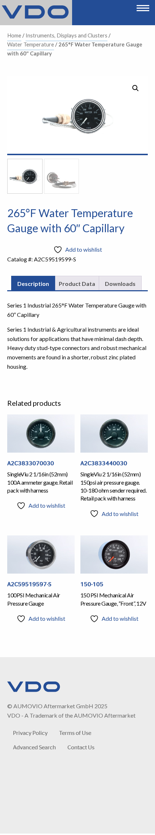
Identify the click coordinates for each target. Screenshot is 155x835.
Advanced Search (34, 747)
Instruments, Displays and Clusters (66, 35)
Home (14, 35)
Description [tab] (33, 283)
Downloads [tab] (120, 283)
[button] (135, 88)
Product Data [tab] (77, 283)
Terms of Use (75, 732)
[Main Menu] (143, 6)
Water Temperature (30, 44)
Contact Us (80, 747)
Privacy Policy (30, 732)
